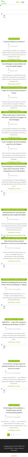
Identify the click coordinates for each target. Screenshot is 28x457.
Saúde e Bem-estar (14, 38)
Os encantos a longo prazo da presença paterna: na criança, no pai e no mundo (14, 366)
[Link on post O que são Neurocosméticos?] (14, 26)
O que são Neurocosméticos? (14, 42)
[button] (14, 441)
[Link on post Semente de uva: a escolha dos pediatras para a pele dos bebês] (14, 200)
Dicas (22, 139)
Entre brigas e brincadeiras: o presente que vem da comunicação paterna (14, 410)
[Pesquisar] (26, 2)
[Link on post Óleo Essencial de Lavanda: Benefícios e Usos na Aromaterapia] (14, 236)
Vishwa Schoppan (14, 219)
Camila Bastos (14, 46)
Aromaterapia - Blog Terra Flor (12, 61)
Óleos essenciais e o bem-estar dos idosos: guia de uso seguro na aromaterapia (14, 117)
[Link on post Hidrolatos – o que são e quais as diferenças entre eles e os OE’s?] (14, 311)
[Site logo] (4, 2)
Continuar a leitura (14, 59)
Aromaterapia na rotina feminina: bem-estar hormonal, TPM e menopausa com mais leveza (14, 168)
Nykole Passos (14, 70)
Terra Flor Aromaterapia (13, 248)
